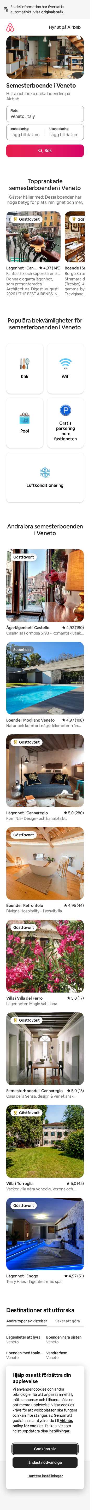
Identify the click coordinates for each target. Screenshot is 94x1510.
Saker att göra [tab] (67, 1321)
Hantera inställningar (45, 1476)
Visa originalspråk (48, 12)
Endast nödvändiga (45, 1462)
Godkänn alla (45, 1448)
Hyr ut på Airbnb (65, 27)
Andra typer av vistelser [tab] (26, 1321)
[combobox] (45, 116)
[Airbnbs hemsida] (10, 27)
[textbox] (25, 134)
